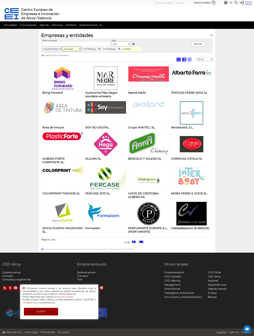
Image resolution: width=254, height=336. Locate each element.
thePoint (71, 25)
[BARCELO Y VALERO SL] (148, 153)
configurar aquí (30, 302)
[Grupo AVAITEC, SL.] (148, 107)
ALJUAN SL (93, 158)
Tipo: (113, 40)
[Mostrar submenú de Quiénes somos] (100, 25)
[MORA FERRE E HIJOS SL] (191, 187)
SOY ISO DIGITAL (97, 127)
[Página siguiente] (134, 242)
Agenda (44, 25)
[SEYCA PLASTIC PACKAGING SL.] (63, 224)
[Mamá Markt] (148, 80)
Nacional (213, 280)
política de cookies (63, 297)
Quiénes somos (88, 25)
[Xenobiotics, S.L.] (191, 124)
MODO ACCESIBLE (202, 3)
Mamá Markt (137, 92)
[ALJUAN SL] (105, 155)
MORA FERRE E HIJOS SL (189, 193)
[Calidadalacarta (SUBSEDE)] (191, 224)
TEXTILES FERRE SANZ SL (189, 92)
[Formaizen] (105, 224)
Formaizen (92, 228)
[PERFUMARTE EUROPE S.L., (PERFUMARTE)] (148, 224)
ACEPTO (41, 311)
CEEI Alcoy (11, 264)
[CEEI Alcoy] (31, 20)
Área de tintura (53, 127)
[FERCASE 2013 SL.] (105, 189)
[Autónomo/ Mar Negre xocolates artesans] (105, 89)
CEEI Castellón (173, 276)
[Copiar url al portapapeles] (42, 249)
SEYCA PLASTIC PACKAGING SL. (62, 229)
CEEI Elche (214, 272)
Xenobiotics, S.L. (182, 127)
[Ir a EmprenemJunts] (169, 4)
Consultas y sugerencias (16, 279)
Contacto (7, 276)
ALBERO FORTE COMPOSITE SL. (53, 160)
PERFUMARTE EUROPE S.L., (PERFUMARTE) (148, 229)
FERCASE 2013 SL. (98, 193)
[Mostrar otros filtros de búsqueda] (133, 44)
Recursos (57, 25)
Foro (79, 279)
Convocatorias (28, 25)
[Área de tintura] (62, 112)
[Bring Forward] (63, 89)
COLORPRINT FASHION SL (61, 193)
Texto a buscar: (49, 40)
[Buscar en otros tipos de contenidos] (211, 34)
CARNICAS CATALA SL (186, 158)
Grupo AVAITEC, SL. (142, 127)
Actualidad (10, 25)
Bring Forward (52, 92)
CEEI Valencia (172, 280)
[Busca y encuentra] (236, 2)
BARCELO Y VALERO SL (144, 158)
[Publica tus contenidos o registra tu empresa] (231, 2)
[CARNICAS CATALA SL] (191, 155)
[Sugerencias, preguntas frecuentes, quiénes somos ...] (226, 2)
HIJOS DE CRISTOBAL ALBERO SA (143, 195)
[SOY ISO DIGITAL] (105, 112)
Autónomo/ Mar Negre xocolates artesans (101, 94)
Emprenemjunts (91, 264)
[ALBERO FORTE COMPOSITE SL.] (62, 139)
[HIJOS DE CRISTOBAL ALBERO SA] (148, 189)
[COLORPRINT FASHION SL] (62, 173)
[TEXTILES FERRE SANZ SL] (191, 77)
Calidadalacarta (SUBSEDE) (190, 228)
